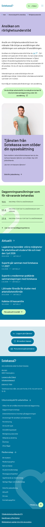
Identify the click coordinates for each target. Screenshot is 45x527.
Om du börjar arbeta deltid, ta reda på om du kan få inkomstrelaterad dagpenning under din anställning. (22, 92)
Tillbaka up (34, 505)
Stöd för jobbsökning (11, 174)
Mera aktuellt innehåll (12, 312)
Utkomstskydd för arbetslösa (17, 15)
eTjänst (34, 6)
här (34, 53)
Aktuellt (7, 240)
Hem (4, 15)
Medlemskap (7, 452)
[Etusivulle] (7, 6)
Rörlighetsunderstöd (35, 15)
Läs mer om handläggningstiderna (17, 228)
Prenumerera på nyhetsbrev (24, 349)
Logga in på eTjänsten (24, 333)
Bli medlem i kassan (24, 341)
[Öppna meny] (42, 6)
